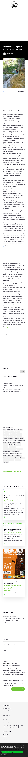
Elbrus (18, 442)
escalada (5, 444)
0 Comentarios (20, 49)
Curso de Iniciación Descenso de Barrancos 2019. (12, 530)
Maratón (21, 449)
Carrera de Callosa (17, 436)
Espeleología (7, 501)
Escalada (6, 589)
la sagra (15, 449)
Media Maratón (6, 451)
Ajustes (4, 754)
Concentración (21, 440)
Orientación (6, 453)
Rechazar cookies (18, 751)
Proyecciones (18, 453)
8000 (4, 429)
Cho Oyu (5, 440)
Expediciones (17, 444)
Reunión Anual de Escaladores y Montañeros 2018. (13, 582)
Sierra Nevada (16, 457)
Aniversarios (16, 431)
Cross (4, 442)
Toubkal (22, 457)
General (14, 501)
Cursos (14, 442)
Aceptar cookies (6, 751)
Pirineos (12, 453)
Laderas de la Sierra (7, 449)
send (13, 455)
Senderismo (18, 455)
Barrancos (12, 49)
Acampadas (10, 429)
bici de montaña (7, 436)
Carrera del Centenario (9, 385)
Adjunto (5, 661)
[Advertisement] (14, 26)
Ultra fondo (17, 460)
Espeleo (11, 444)
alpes (4, 431)
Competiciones (12, 440)
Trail (4, 460)
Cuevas (9, 442)
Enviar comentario (18, 689)
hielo (10, 447)
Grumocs (5, 447)
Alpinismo (13, 587)
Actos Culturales (18, 429)
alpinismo (9, 431)
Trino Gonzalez (10, 460)
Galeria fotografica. (8, 328)
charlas (21, 438)
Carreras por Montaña (8, 438)
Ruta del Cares (6, 455)
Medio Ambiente (15, 451)
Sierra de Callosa (7, 457)
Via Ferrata (5, 462)
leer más (6, 518)
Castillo (17, 438)
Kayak (14, 447)
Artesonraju (6, 434)
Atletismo (12, 434)
